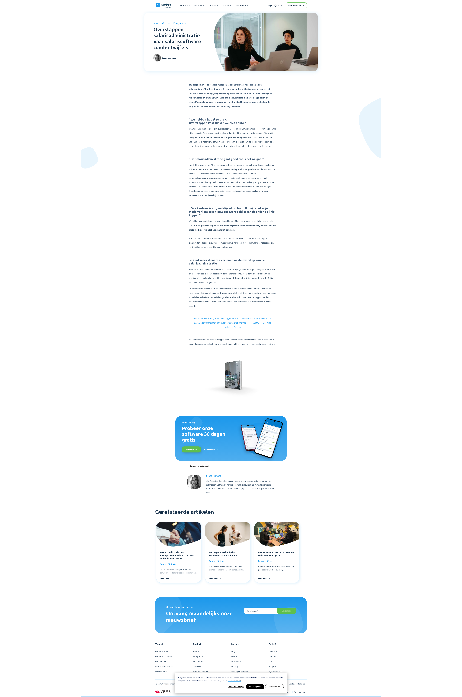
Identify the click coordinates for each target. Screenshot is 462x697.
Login (269, 5)
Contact (272, 656)
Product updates (200, 672)
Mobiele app (198, 661)
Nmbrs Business (162, 651)
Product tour (199, 651)
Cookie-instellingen (236, 687)
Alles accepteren (255, 687)
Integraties (198, 656)
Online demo (210, 449)
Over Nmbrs (274, 651)
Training (234, 666)
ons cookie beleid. (234, 681)
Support (272, 666)
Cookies (292, 684)
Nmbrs (157, 23)
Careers (272, 661)
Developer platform (240, 672)
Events (234, 656)
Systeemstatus (275, 672)
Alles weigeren (274, 687)
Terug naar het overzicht (200, 466)
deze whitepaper (196, 344)
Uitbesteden (160, 661)
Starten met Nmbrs (164, 666)
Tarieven (197, 666)
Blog (233, 651)
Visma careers (299, 692)
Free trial (190, 449)
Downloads (236, 661)
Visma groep (286, 692)
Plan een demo (295, 5)
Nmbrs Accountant (163, 656)
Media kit (301, 684)
